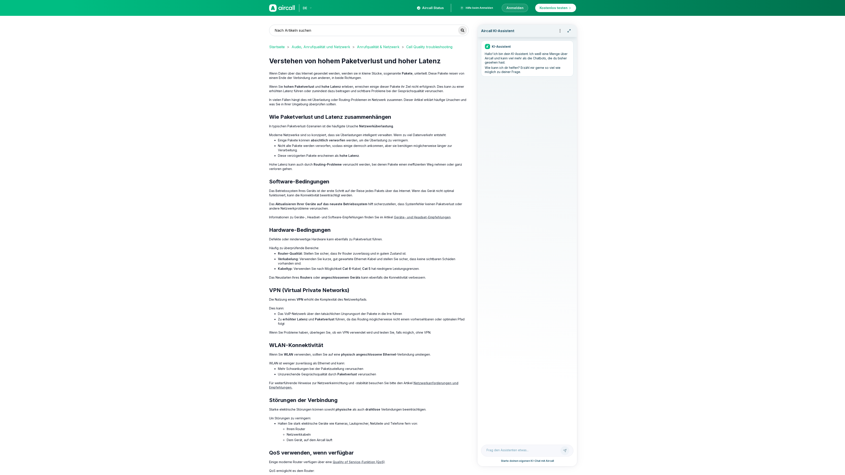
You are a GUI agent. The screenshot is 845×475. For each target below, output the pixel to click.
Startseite (277, 47)
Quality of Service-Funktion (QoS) (359, 462)
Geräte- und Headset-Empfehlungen (422, 217)
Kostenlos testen (554, 8)
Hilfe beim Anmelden (479, 7)
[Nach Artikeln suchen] (462, 30)
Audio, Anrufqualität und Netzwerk (321, 47)
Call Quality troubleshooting (429, 47)
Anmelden (515, 8)
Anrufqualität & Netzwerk (378, 47)
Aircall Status (433, 8)
